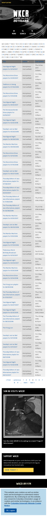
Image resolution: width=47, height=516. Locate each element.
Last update (39, 61)
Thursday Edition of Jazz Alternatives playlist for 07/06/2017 (11, 181)
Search (23, 33)
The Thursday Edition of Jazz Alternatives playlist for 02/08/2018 (11, 208)
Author (25, 61)
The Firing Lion (8, 328)
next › (26, 383)
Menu (14, 33)
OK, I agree (10, 510)
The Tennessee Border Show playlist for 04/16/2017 (10, 112)
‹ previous (17, 380)
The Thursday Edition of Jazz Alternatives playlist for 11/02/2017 (11, 294)
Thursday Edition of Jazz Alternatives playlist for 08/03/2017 (11, 372)
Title (4, 61)
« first (8, 380)
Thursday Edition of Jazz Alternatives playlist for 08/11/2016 (11, 354)
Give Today (10, 470)
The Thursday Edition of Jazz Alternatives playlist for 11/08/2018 (11, 199)
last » (32, 383)
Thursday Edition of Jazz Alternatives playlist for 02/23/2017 (11, 190)
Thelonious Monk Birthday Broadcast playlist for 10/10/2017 (10, 252)
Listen (32, 33)
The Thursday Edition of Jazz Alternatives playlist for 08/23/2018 (11, 318)
